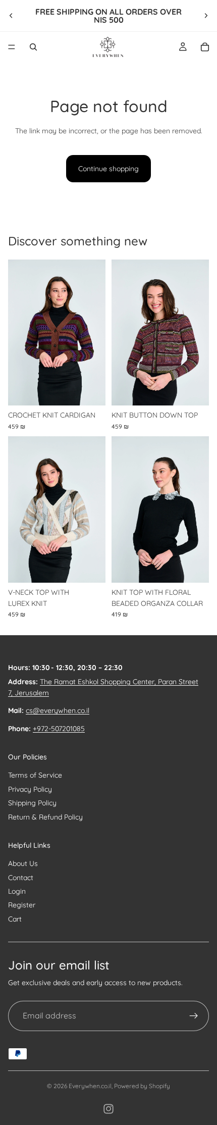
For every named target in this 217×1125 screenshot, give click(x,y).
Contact (20, 877)
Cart (15, 919)
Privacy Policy (30, 789)
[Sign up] (193, 1016)
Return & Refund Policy (45, 817)
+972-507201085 (59, 728)
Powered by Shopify (142, 1086)
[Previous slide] (11, 16)
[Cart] (205, 47)
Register (21, 904)
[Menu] (11, 47)
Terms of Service (35, 775)
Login (17, 891)
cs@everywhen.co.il (57, 710)
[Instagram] (108, 1109)
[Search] (33, 47)
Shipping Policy (32, 802)
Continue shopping (108, 168)
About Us (23, 863)
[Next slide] (206, 16)
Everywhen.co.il (90, 1086)
